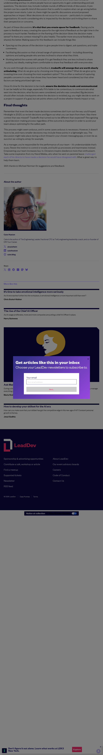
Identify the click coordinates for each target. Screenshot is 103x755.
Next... (51, 389)
